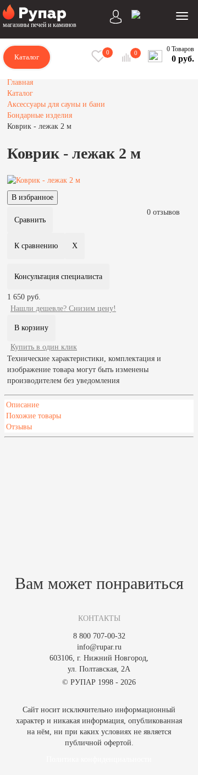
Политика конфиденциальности (99, 759)
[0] (127, 57)
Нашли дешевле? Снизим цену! (63, 308)
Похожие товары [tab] (33, 416)
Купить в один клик (43, 347)
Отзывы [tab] (19, 427)
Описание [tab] (22, 405)
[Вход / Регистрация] (115, 15)
